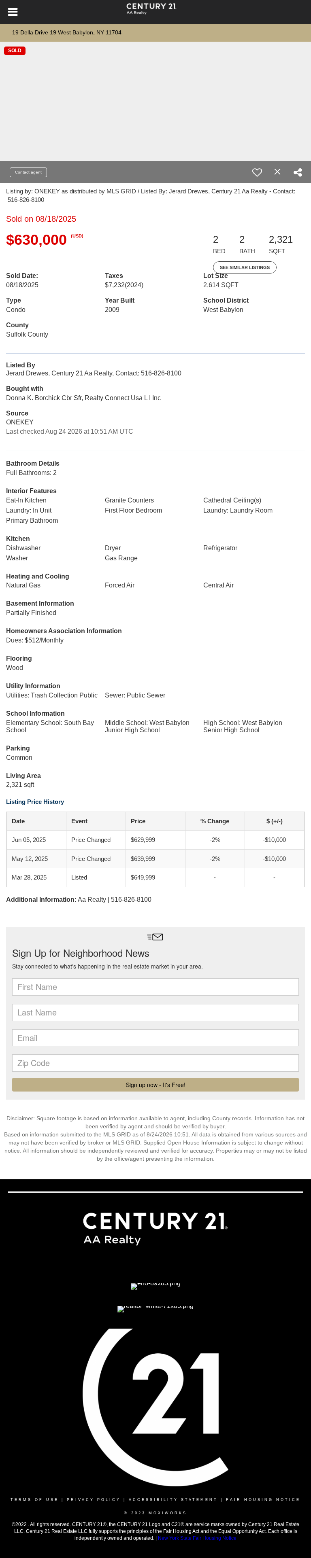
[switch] (257, 172)
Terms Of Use (35, 1500)
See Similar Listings (245, 267)
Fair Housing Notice (263, 1500)
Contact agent (28, 172)
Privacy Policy (94, 1500)
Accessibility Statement (173, 1500)
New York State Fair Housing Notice (197, 1538)
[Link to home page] (155, 12)
